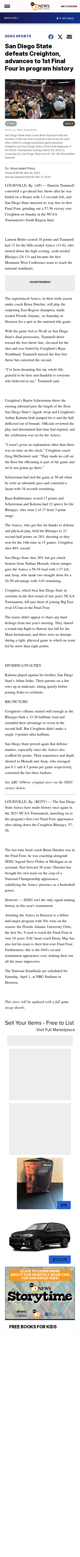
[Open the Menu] (7, 6)
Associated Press (22, 168)
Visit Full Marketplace (55, 1030)
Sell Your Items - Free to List (39, 1023)
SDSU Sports (18, 36)
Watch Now (68, 6)
